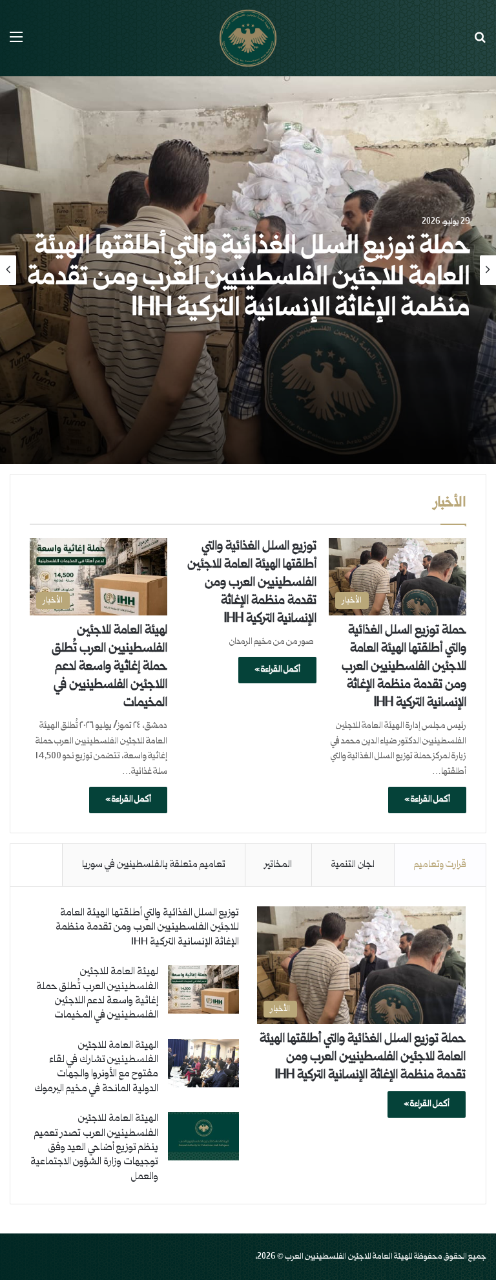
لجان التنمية (353, 864)
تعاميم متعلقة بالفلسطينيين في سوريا (153, 864)
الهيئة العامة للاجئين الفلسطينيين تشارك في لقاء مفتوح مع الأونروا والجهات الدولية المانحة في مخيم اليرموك (96, 1067)
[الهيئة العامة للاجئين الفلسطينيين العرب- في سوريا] (248, 38)
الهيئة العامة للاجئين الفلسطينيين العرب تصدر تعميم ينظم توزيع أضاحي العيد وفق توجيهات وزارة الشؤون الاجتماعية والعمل (94, 1147)
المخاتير (278, 864)
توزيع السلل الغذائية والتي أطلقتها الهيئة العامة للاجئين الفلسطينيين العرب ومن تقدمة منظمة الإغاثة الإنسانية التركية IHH (251, 583)
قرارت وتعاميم (440, 864)
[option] (248, 270)
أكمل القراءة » (427, 799)
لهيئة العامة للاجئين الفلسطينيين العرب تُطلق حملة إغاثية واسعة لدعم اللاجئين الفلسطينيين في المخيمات (109, 667)
